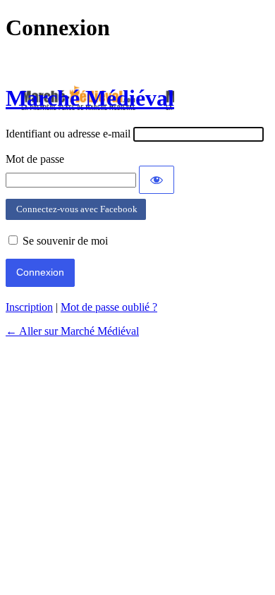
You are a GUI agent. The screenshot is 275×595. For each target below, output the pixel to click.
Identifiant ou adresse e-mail (68, 134)
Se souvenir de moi (65, 241)
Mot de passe (35, 159)
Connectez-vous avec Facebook (76, 209)
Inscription (29, 307)
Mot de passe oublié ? (109, 307)
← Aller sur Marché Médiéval (72, 331)
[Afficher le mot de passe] (156, 180)
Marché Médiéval (90, 98)
